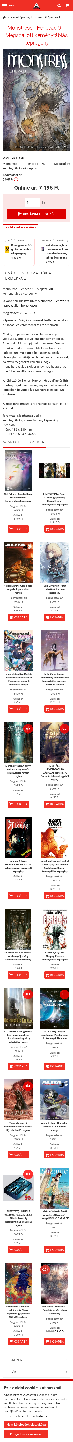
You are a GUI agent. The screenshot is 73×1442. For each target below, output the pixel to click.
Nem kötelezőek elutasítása (26, 1424)
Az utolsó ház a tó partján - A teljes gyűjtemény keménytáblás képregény (18, 956)
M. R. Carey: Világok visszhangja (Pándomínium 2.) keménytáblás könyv (55, 1035)
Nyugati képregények (49, 17)
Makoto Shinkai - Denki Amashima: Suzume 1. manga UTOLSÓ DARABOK (55, 1215)
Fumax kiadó (18, 157)
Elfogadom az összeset (26, 1434)
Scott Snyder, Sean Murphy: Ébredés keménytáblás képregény (55, 956)
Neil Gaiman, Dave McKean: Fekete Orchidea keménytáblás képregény (18, 497)
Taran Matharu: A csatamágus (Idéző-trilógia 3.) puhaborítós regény (18, 1127)
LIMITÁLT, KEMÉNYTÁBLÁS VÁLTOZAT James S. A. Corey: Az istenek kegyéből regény (55, 772)
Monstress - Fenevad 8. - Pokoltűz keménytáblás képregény (55, 1310)
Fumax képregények (22, 17)
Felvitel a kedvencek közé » (20, 227)
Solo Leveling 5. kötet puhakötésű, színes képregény (55, 589)
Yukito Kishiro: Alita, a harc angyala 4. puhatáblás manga (18, 589)
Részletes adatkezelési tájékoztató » (25, 1415)
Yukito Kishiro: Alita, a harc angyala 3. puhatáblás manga (55, 1127)
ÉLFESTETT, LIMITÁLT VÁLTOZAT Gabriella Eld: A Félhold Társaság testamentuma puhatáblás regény (18, 1218)
